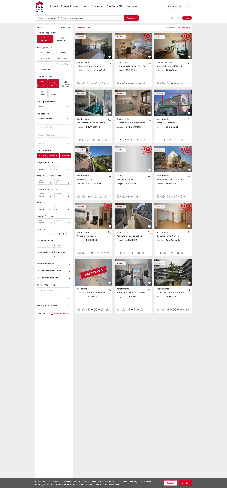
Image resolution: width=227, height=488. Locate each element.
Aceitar (185, 483)
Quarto (53, 95)
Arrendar (53, 155)
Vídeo (45, 64)
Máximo (58, 167)
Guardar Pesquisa (61, 313)
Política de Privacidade (109, 484)
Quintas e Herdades (65, 85)
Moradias (54, 85)
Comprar (42, 155)
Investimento (45, 70)
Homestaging (62, 64)
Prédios (42, 95)
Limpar (42, 313)
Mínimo (41, 167)
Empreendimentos (62, 52)
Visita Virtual (62, 58)
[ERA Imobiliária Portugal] (39, 6)
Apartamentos (42, 85)
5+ (64, 234)
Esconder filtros (84, 28)
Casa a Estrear (45, 58)
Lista (189, 18)
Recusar (170, 483)
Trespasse (65, 155)
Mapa (176, 18)
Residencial (45, 40)
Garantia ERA (45, 52)
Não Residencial (62, 40)
